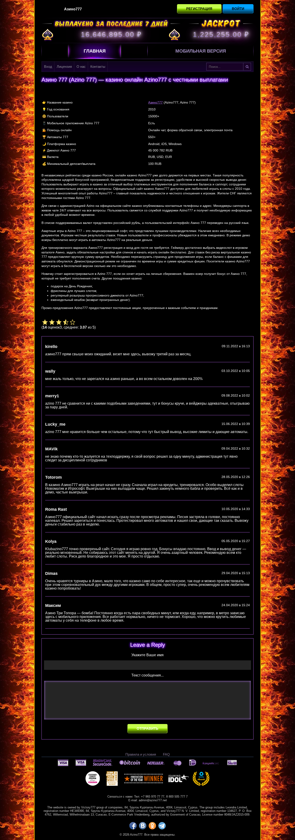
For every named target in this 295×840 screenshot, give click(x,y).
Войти (238, 9)
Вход (48, 66)
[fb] (133, 825)
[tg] (162, 825)
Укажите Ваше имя (147, 655)
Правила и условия (140, 754)
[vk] (142, 825)
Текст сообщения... (147, 675)
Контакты (97, 66)
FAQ (166, 754)
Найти (247, 67)
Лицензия (64, 66)
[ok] (152, 825)
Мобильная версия (200, 50)
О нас (81, 66)
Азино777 (155, 102)
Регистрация (199, 9)
